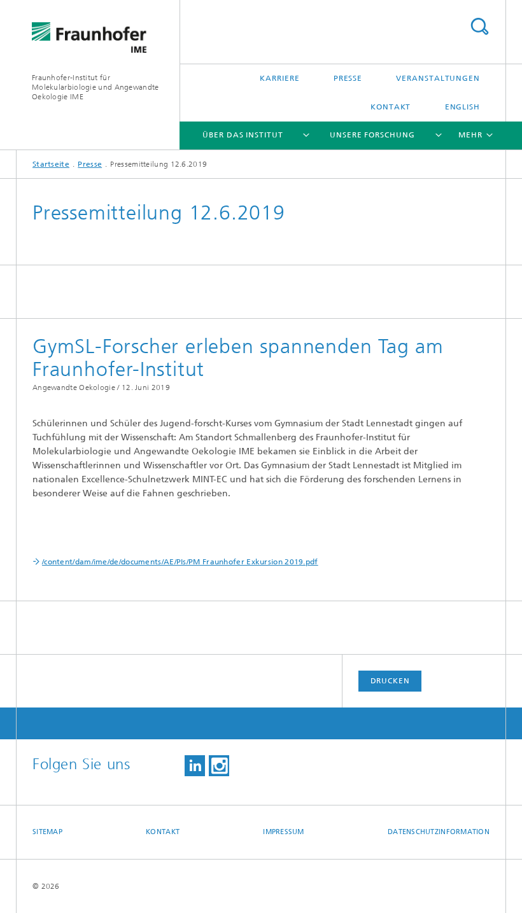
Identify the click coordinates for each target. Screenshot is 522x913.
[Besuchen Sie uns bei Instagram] (219, 765)
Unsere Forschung (372, 134)
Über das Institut (242, 134)
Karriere (279, 78)
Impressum (283, 832)
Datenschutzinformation (439, 832)
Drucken (390, 680)
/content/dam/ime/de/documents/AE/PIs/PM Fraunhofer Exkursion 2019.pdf (180, 561)
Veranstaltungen (438, 78)
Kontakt (390, 106)
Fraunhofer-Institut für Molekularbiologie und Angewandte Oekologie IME (95, 87)
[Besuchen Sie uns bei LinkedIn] (195, 765)
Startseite (50, 164)
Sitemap (47, 832)
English (462, 106)
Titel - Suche (479, 26)
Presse (348, 78)
